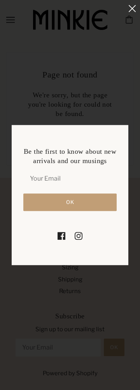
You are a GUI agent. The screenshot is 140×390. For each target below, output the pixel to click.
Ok (70, 202)
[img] (61, 236)
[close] (132, 8)
